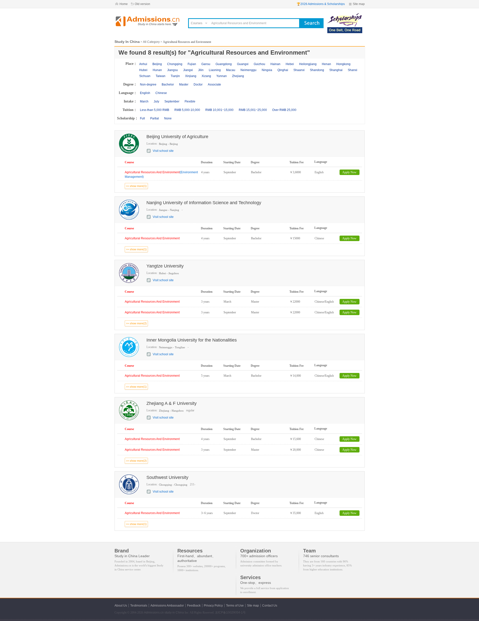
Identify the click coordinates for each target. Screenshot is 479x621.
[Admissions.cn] (148, 21)
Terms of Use (235, 605)
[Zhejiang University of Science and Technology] (344, 15)
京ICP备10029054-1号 (230, 612)
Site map (359, 4)
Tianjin (175, 76)
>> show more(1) (136, 185)
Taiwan (160, 76)
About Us (121, 605)
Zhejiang (238, 76)
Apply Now (349, 172)
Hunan (157, 70)
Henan (326, 64)
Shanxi (352, 70)
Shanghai (336, 70)
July (156, 101)
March (144, 101)
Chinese (161, 93)
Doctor (198, 84)
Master (183, 84)
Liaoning (215, 70)
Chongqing (174, 64)
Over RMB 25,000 (284, 110)
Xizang (206, 76)
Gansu (205, 64)
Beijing (157, 64)
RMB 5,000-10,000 (187, 110)
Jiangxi (188, 70)
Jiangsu (172, 70)
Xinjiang (190, 76)
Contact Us (269, 605)
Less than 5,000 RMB (154, 110)
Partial (154, 118)
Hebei (290, 64)
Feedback (194, 605)
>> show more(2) (136, 323)
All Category (151, 42)
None (168, 118)
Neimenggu (248, 70)
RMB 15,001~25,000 (253, 110)
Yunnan (221, 76)
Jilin (201, 70)
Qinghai (282, 70)
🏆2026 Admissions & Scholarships (321, 4)
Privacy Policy (213, 605)
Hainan (275, 64)
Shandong (317, 70)
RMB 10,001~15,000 (219, 110)
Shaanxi (299, 70)
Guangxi (242, 64)
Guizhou (259, 64)
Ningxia (267, 70)
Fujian (192, 64)
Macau (230, 70)
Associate (214, 84)
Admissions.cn (154, 612)
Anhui (143, 64)
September (171, 101)
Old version (142, 4)
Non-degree (148, 84)
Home (124, 4)
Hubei (143, 70)
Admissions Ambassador (167, 605)
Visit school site (163, 151)
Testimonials (138, 605)
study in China (174, 612)
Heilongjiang (308, 64)
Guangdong (224, 64)
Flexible (190, 101)
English (145, 93)
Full (142, 118)
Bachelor (168, 84)
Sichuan (144, 76)
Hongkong (343, 64)
